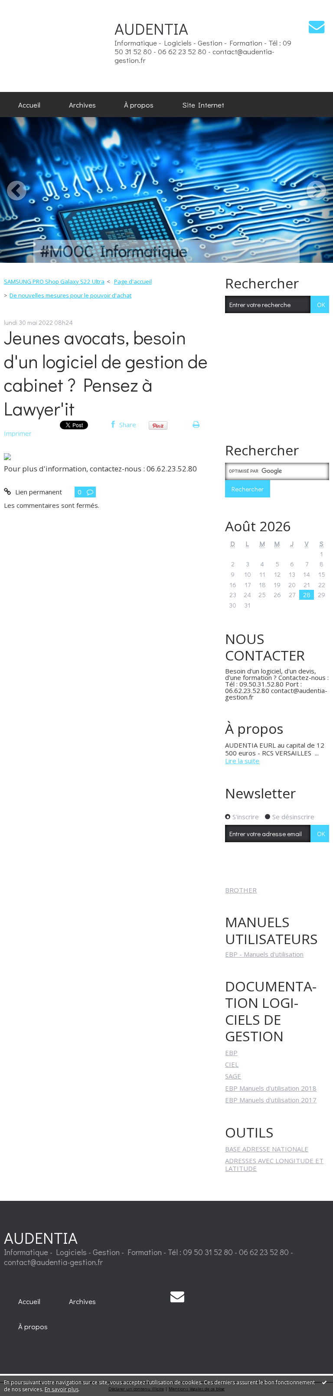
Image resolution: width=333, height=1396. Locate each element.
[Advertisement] (90, 46)
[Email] (316, 27)
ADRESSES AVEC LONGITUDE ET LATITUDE (274, 1164)
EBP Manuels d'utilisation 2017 (271, 1099)
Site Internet (203, 104)
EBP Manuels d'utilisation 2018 (271, 1088)
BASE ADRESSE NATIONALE (266, 1148)
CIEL (231, 1064)
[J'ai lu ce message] (324, 1382)
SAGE (233, 1076)
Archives (82, 104)
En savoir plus (61, 1389)
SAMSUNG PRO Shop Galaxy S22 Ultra (54, 281)
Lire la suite (242, 760)
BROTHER (241, 890)
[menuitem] (29, 104)
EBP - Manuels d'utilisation (264, 954)
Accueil (29, 104)
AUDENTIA (41, 1237)
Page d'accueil (133, 281)
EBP (231, 1052)
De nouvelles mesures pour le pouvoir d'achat (70, 295)
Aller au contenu (27, 7)
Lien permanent (37, 491)
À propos (138, 104)
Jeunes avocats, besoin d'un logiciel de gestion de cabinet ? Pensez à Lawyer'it (106, 373)
